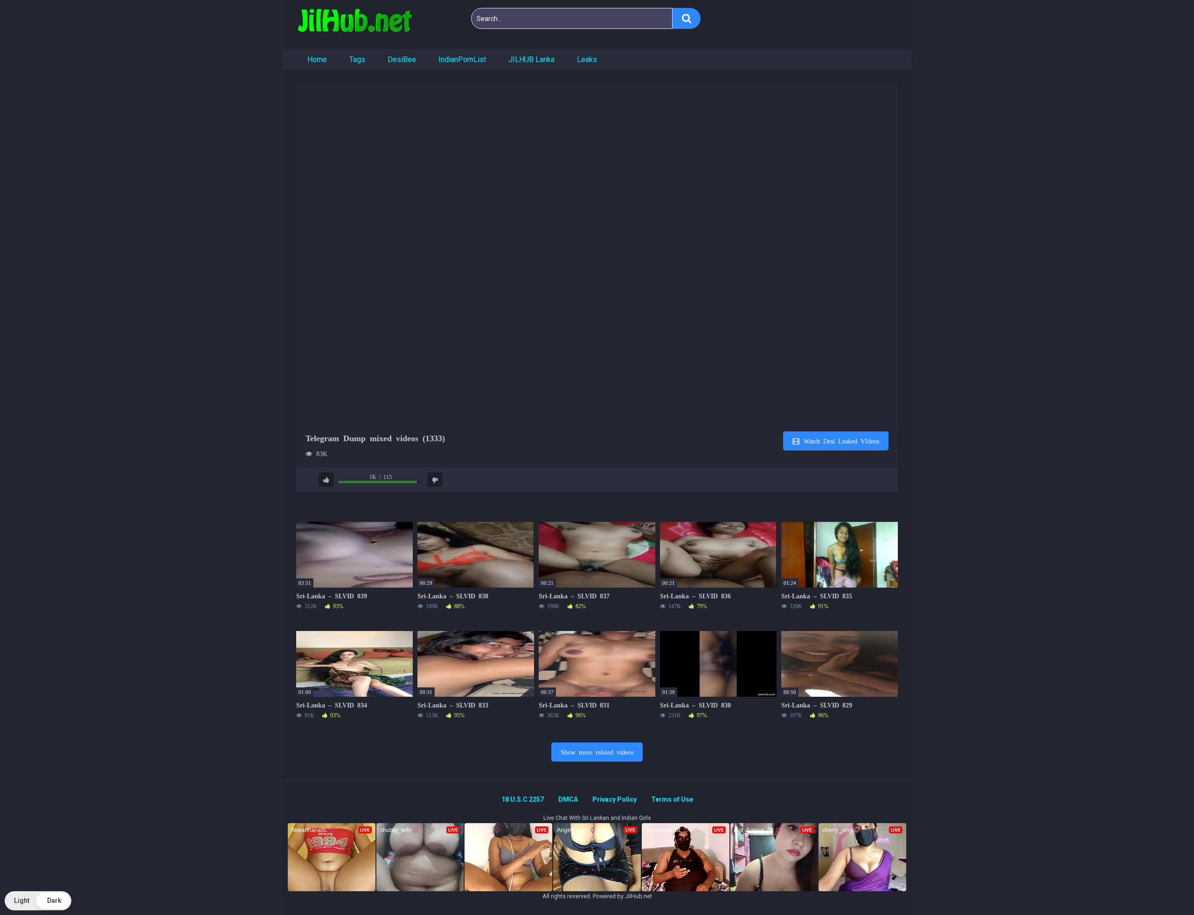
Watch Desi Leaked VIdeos (839, 440)
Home (317, 59)
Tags (357, 59)
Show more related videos (597, 752)
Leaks (587, 59)
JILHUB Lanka (531, 59)
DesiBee (402, 59)
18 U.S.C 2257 (522, 799)
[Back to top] (1162, 886)
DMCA (568, 799)
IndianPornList (462, 59)
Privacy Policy (614, 799)
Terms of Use (672, 799)
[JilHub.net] (354, 24)
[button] (38, 900)
